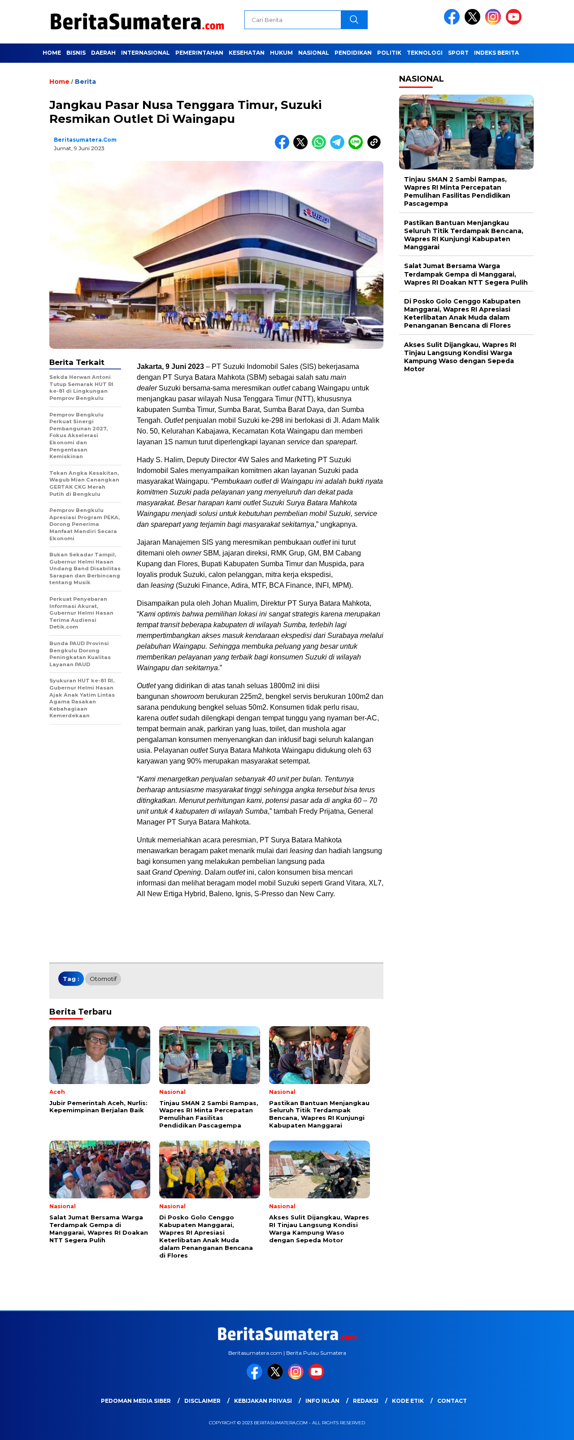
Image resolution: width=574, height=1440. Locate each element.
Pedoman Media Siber (136, 1400)
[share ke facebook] (284, 147)
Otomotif (103, 978)
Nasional (313, 52)
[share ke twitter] (302, 147)
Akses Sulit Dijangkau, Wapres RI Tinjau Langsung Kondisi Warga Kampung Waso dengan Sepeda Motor (460, 357)
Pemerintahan (199, 52)
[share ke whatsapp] (321, 147)
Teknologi (425, 52)
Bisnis (76, 52)
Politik (389, 52)
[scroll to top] (550, 1426)
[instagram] (494, 22)
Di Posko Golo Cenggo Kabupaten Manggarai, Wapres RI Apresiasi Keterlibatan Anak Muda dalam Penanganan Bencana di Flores (462, 313)
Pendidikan (353, 52)
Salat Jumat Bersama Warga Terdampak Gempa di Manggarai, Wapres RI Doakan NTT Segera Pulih (466, 274)
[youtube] (515, 22)
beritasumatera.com (85, 139)
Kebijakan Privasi (263, 1400)
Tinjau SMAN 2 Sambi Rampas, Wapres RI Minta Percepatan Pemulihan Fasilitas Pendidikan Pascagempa (457, 191)
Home (52, 52)
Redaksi (365, 1400)
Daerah (103, 52)
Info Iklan (322, 1400)
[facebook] (453, 22)
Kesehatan (247, 52)
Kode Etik (408, 1400)
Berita (85, 82)
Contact (452, 1400)
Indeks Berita (496, 52)
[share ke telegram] (339, 147)
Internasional (145, 52)
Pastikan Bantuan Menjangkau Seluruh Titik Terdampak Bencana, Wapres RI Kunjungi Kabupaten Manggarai (463, 235)
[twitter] (474, 22)
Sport (458, 52)
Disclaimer (202, 1400)
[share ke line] (357, 147)
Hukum (281, 52)
